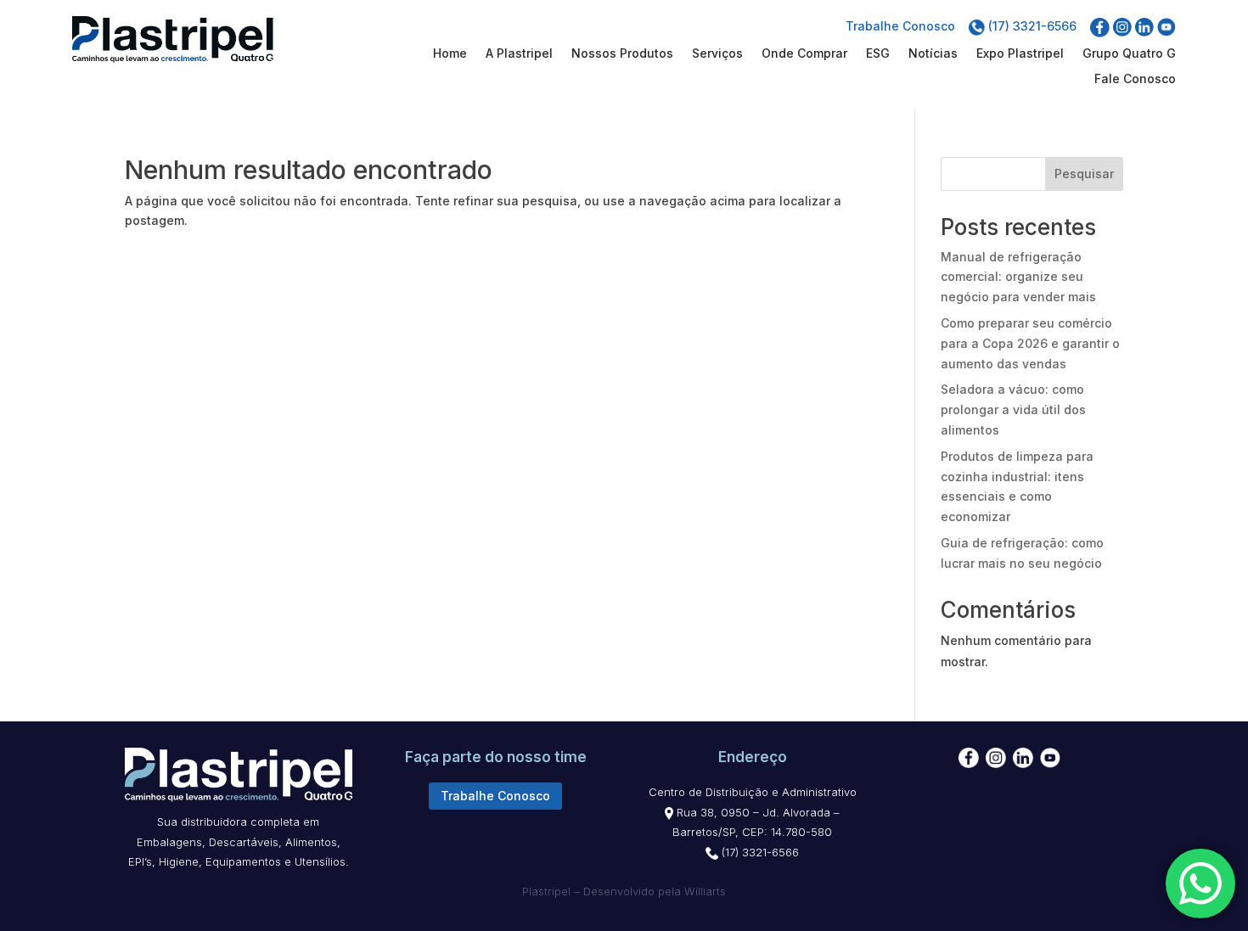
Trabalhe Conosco (900, 26)
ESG (878, 54)
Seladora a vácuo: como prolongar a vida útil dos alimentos (1013, 409)
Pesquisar (1084, 173)
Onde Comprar (804, 54)
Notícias (933, 54)
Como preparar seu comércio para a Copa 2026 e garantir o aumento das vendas (1030, 343)
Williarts (705, 891)
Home (450, 54)
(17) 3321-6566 (1031, 26)
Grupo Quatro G (1129, 54)
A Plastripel (519, 54)
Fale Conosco (1135, 79)
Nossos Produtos (622, 54)
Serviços (717, 54)
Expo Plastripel (1020, 54)
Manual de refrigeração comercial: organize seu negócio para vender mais (1018, 277)
